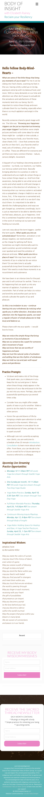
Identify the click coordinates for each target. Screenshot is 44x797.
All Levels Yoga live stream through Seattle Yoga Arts (23, 474)
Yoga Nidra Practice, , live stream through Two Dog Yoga (24, 496)
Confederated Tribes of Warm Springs (14, 786)
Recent (22, 635)
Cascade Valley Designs (30, 793)
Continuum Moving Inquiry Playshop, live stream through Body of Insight (24, 517)
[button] (22, 675)
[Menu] (37, 4)
